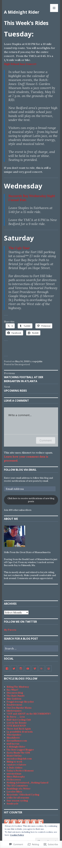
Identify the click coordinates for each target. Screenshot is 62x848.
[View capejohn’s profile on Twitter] (14, 668)
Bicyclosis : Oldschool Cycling (23, 794)
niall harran (13, 743)
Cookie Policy (17, 835)
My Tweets (10, 629)
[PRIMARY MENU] (54, 8)
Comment (46, 440)
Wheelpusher (14, 734)
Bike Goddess (14, 698)
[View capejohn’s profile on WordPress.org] (49, 668)
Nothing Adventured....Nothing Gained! (28, 782)
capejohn (37, 361)
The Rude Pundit (15, 695)
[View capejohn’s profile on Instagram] (21, 668)
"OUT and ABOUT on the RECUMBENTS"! (29, 713)
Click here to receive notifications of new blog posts (31, 500)
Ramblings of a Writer (18, 788)
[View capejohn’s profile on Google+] (42, 668)
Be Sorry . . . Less (16, 716)
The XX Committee (17, 785)
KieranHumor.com (17, 740)
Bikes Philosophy (16, 776)
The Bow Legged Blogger (20, 749)
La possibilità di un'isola (20, 731)
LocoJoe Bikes (14, 791)
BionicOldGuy (14, 755)
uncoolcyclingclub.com (19, 758)
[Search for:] (31, 648)
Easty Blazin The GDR (18, 752)
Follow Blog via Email (20, 470)
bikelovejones (14, 710)
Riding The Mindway (18, 686)
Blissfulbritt (13, 737)
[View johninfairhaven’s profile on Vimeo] (35, 668)
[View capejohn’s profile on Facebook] (7, 668)
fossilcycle (12, 803)
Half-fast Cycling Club (19, 719)
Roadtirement (14, 704)
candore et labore (16, 764)
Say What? (12, 689)
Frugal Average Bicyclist (20, 701)
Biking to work (14, 761)
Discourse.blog (15, 692)
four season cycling (17, 800)
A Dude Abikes (14, 767)
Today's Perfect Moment (20, 770)
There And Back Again (19, 728)
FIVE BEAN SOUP (16, 725)
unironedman (14, 773)
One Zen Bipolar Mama (19, 707)
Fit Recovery (14, 779)
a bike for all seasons (18, 797)
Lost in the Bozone (17, 722)
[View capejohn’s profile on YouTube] (28, 668)
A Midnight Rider (21, 12)
